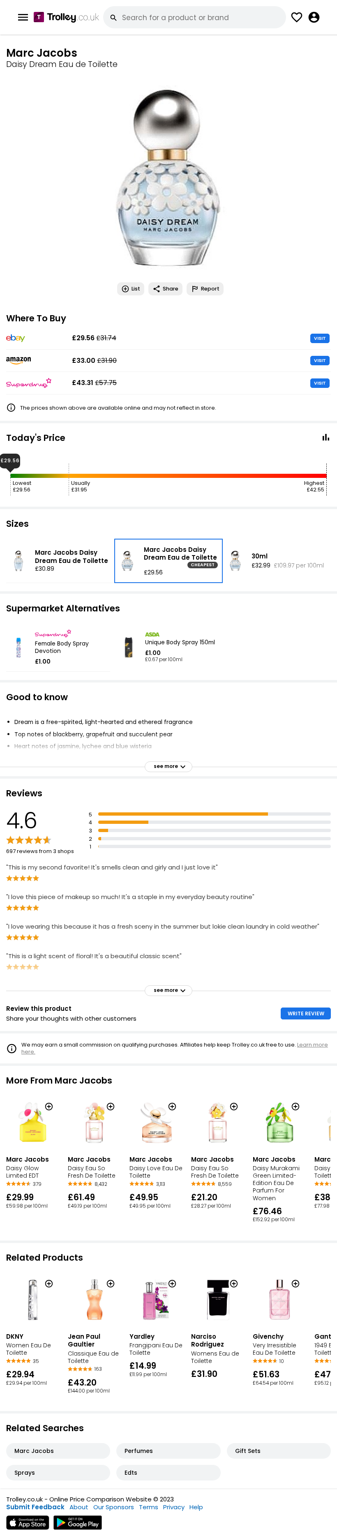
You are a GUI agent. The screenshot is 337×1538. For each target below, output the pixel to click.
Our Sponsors (113, 1507)
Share (170, 289)
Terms (148, 1507)
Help (196, 1507)
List (136, 289)
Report (210, 289)
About (78, 1507)
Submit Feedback (35, 1507)
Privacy (174, 1507)
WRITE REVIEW (306, 1013)
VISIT (320, 338)
